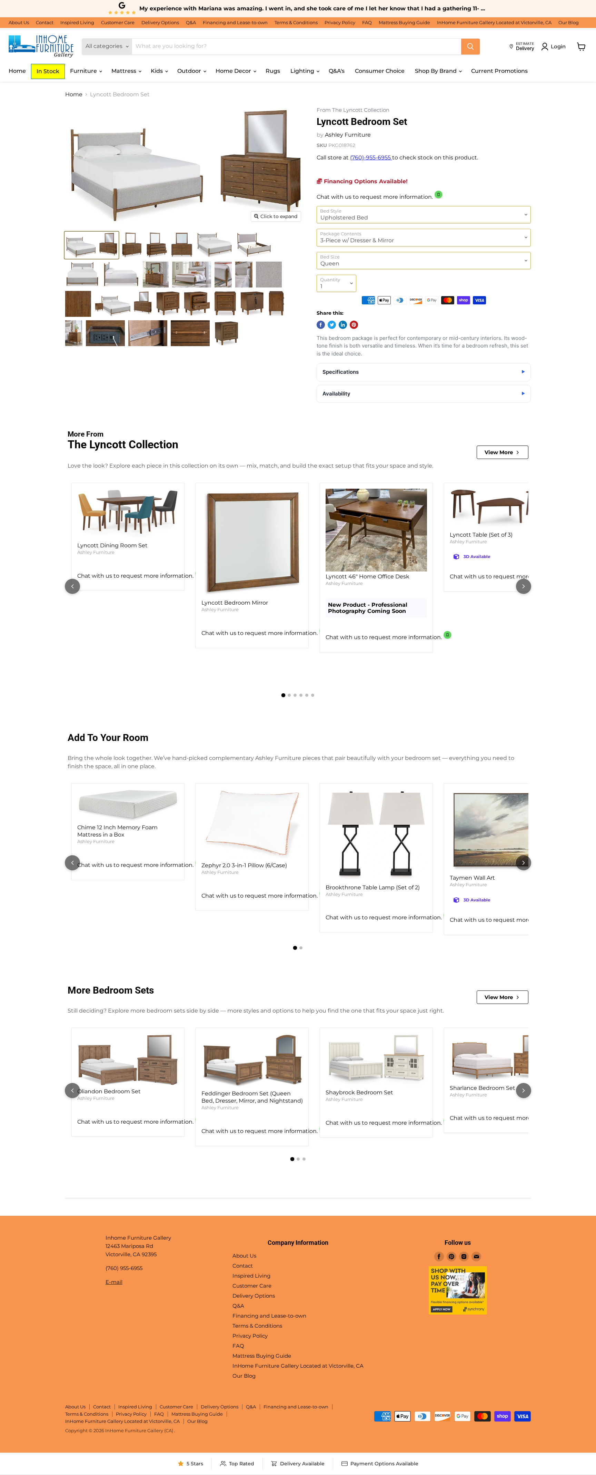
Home (17, 71)
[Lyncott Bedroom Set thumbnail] (91, 245)
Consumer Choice (380, 71)
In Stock (48, 71)
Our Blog (568, 22)
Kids (157, 71)
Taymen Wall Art (472, 878)
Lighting (303, 71)
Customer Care (118, 22)
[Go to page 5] (306, 695)
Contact (44, 22)
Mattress (124, 71)
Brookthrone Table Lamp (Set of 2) (373, 887)
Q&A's (337, 71)
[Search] (470, 47)
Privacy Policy (340, 22)
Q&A (191, 22)
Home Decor (234, 71)
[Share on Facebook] (321, 325)
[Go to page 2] (289, 695)
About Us (19, 22)
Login (558, 46)
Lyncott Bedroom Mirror (234, 602)
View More (499, 452)
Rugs (273, 71)
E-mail (114, 1282)
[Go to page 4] (300, 695)
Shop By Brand (436, 71)
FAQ (367, 22)
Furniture (84, 71)
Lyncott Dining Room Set (112, 545)
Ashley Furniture (348, 134)
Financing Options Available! (365, 181)
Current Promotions (499, 71)
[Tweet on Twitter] (332, 325)
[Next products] (523, 586)
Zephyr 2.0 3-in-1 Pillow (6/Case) (244, 865)
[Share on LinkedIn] (343, 325)
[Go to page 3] (295, 695)
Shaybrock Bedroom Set (359, 1092)
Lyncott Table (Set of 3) (481, 534)
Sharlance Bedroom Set (482, 1088)
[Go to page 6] (312, 695)
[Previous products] (72, 586)
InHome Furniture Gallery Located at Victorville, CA (494, 22)
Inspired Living (77, 22)
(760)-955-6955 (371, 157)
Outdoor (189, 71)
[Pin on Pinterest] (354, 325)
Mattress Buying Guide (404, 22)
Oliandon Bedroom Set (109, 1091)
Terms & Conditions (296, 22)
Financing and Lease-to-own (235, 22)
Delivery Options (160, 22)
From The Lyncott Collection (353, 110)
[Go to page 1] (283, 695)
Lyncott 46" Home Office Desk (367, 576)
